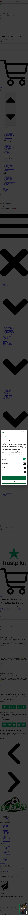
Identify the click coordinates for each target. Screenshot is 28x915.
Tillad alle (14, 477)
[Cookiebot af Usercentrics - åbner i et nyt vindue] (20, 432)
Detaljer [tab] (14, 436)
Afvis (14, 481)
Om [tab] (23, 436)
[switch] (24, 464)
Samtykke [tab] (5, 436)
